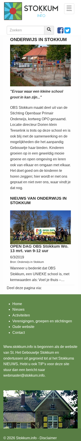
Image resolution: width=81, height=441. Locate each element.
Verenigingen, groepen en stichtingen (42, 321)
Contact (18, 332)
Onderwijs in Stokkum (30, 262)
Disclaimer (48, 438)
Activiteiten (21, 315)
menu (70, 8)
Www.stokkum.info (18, 347)
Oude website (23, 327)
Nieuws (18, 309)
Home (17, 304)
